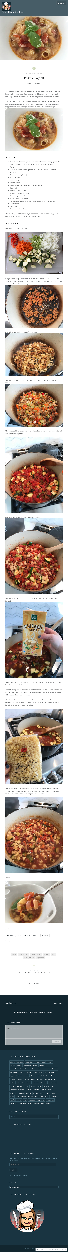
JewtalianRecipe (50, 1079)
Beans (14, 954)
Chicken (34, 1069)
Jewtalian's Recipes (13, 12)
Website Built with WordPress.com (34, 1248)
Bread (35, 1065)
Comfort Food (23, 954)
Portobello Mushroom (17, 1089)
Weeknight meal (39, 1103)
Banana (12, 1065)
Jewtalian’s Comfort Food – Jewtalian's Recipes (36, 1012)
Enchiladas (19, 1076)
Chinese (54, 1069)
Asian (43, 1062)
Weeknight (13, 1103)
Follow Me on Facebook (20, 1125)
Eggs (11, 1076)
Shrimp (35, 1093)
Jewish (33, 1079)
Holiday (20, 1079)
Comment (56, 1041)
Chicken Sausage (44, 1069)
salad (49, 1089)
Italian (33, 954)
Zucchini (48, 1103)
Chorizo (21, 1072)
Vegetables (40, 957)
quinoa (44, 1089)
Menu (62, 3)
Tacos (47, 1096)
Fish (32, 1076)
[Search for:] (34, 1116)
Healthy (12, 1079)
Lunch (34, 74)
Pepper (32, 1086)
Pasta (39, 954)
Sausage (46, 954)
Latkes (12, 1083)
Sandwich (13, 1093)
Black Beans (27, 1065)
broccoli (41, 1065)
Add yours (58, 1003)
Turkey (19, 1100)
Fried (37, 1076)
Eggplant (52, 1072)
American (20, 1062)
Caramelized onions (16, 1069)
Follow (14, 1170)
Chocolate (13, 1072)
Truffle (12, 1100)
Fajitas (27, 1076)
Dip (46, 1072)
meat (29, 1083)
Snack (42, 1093)
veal (25, 1100)
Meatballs (36, 1083)
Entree (28, 74)
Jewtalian (40, 1079)
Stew (12, 1096)
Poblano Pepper (48, 1086)
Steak (53, 1093)
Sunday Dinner (29, 957)
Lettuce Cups (21, 1083)
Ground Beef (50, 1076)
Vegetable (32, 1100)
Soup (53, 954)
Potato (29, 1089)
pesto (39, 1086)
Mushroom (52, 1083)
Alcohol (12, 1062)
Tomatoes (54, 1096)
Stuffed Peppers (21, 1096)
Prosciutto (36, 1089)
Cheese (27, 1069)
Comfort (28, 1072)
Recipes (39, 74)
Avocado (49, 1062)
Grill (42, 1076)
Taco (41, 1096)
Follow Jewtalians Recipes (21, 1154)
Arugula (36, 1062)
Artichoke (29, 1062)
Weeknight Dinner (25, 1103)
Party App (19, 1086)
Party (12, 1086)
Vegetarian (50, 1100)
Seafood (28, 1093)
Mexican (44, 1083)
